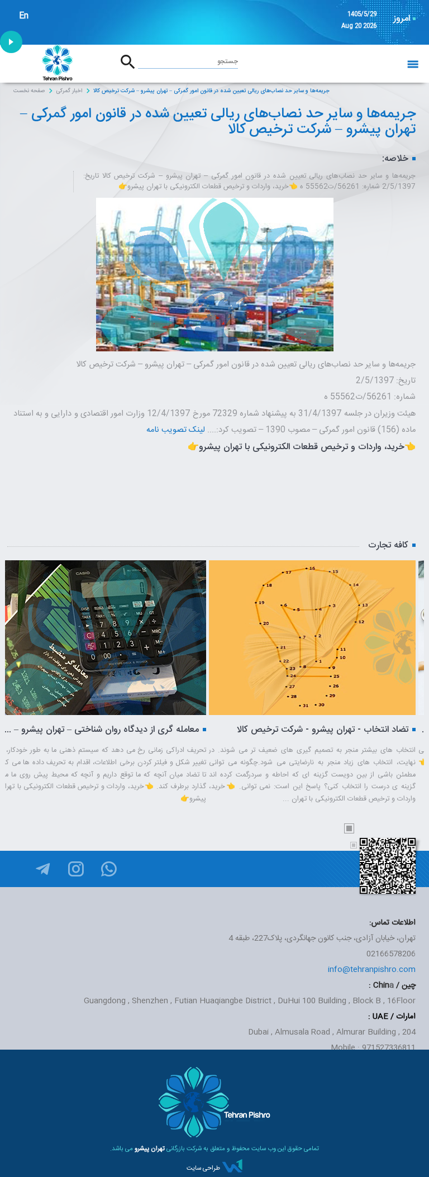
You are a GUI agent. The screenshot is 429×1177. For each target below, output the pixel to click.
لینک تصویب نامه (175, 430)
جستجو (227, 61)
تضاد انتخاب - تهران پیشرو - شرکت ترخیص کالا (237, 729)
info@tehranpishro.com (372, 969)
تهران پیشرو (150, 1148)
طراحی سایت (203, 1168)
